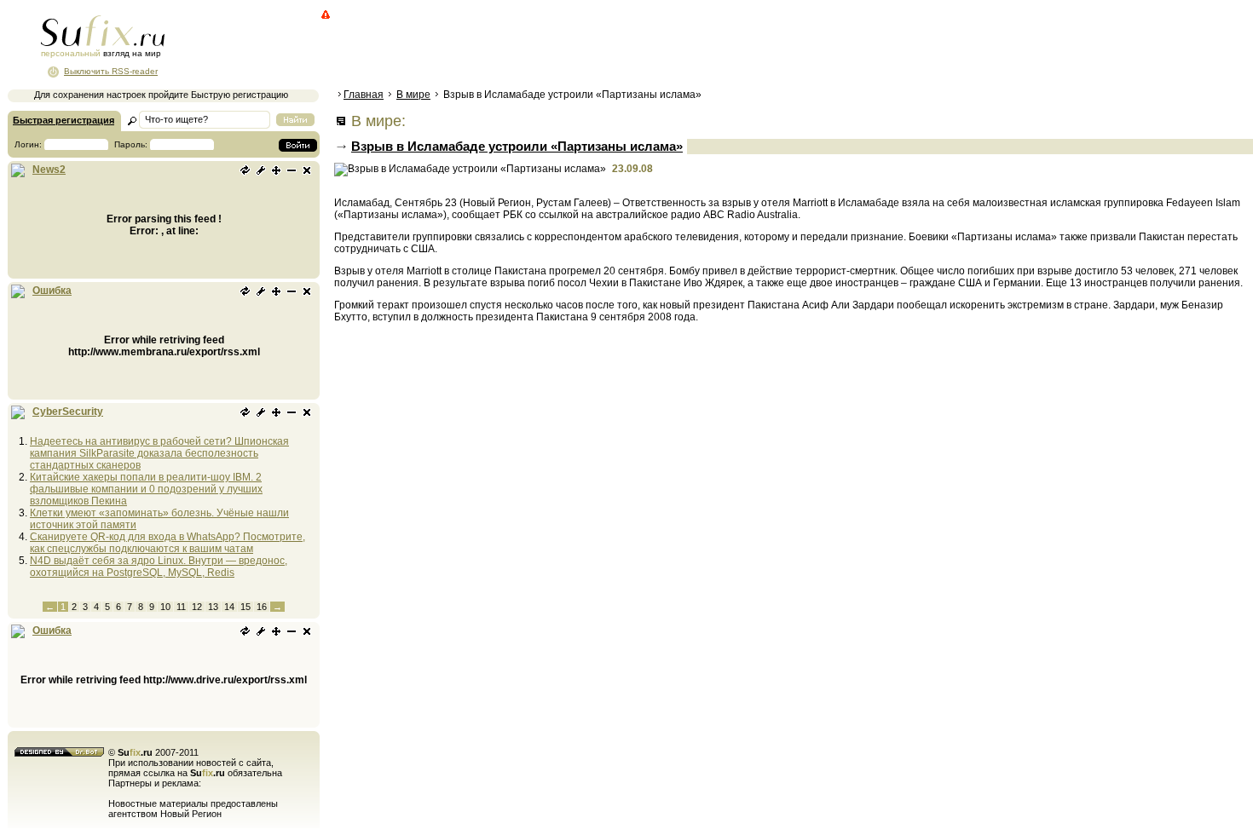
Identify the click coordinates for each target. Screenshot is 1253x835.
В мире (413, 95)
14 (229, 607)
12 (197, 607)
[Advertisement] (643, 47)
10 (165, 607)
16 (262, 607)
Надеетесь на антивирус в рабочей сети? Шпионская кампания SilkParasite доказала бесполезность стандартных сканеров (159, 453)
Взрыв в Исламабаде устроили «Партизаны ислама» (517, 146)
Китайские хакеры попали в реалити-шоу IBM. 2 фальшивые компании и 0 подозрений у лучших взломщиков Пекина (146, 489)
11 (181, 607)
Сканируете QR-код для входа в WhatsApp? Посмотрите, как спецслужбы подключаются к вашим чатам (167, 543)
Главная (364, 95)
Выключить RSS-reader (111, 71)
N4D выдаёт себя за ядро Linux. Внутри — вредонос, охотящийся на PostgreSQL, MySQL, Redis (158, 567)
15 (245, 607)
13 (213, 607)
